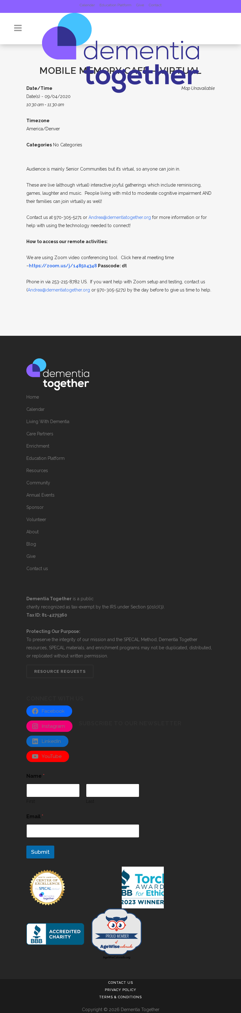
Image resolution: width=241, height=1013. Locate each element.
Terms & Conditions (120, 997)
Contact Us (120, 983)
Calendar (87, 5)
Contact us (37, 568)
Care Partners (39, 433)
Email (34, 817)
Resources (37, 470)
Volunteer (36, 519)
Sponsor (35, 507)
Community (38, 482)
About (32, 531)
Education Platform (115, 5)
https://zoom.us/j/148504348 (63, 265)
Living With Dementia (47, 421)
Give (140, 5)
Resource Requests (60, 671)
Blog (31, 544)
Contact (155, 5)
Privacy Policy (120, 990)
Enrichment (37, 446)
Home (32, 397)
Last (90, 801)
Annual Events (40, 495)
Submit (40, 852)
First (30, 801)
